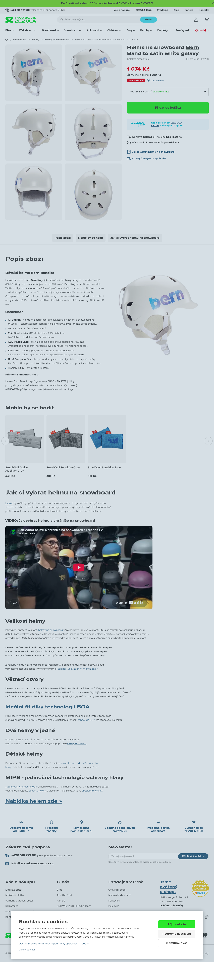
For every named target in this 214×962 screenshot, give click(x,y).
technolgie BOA (86, 720)
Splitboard (92, 30)
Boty (129, 30)
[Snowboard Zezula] (20, 20)
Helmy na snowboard (56, 40)
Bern (192, 47)
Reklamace (11, 906)
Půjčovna (113, 906)
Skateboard (48, 30)
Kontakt (204, 10)
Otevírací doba (117, 890)
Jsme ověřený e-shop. (168, 887)
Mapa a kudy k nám (119, 895)
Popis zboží (63, 238)
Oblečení (112, 30)
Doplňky (162, 30)
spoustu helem (37, 791)
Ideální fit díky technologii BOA (47, 707)
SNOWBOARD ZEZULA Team (74, 906)
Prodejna (162, 10)
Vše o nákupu (122, 10)
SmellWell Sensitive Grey (63, 467)
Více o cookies (27, 950)
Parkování (114, 901)
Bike (8, 30)
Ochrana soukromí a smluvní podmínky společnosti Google (53, 944)
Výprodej (200, 30)
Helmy (35, 40)
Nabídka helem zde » (33, 801)
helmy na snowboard (50, 630)
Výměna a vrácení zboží (19, 901)
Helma (9, 503)
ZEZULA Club (144, 10)
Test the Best (64, 895)
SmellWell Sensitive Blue (104, 467)
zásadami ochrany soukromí (157, 862)
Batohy (144, 30)
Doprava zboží (13, 890)
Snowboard (71, 30)
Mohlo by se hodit (90, 238)
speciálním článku (92, 791)
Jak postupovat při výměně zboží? (78, 669)
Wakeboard (26, 30)
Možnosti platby (14, 895)
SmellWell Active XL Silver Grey (16, 469)
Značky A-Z (182, 30)
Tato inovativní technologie (21, 787)
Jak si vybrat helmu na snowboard (135, 238)
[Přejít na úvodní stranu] (6, 39)
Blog (176, 10)
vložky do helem (76, 744)
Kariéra (189, 10)
